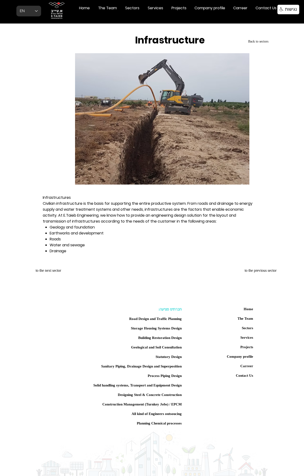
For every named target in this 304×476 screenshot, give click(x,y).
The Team (245, 318)
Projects (246, 346)
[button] (288, 9)
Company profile (240, 356)
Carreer (246, 365)
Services (246, 337)
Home (248, 308)
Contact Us (244, 375)
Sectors (247, 327)
